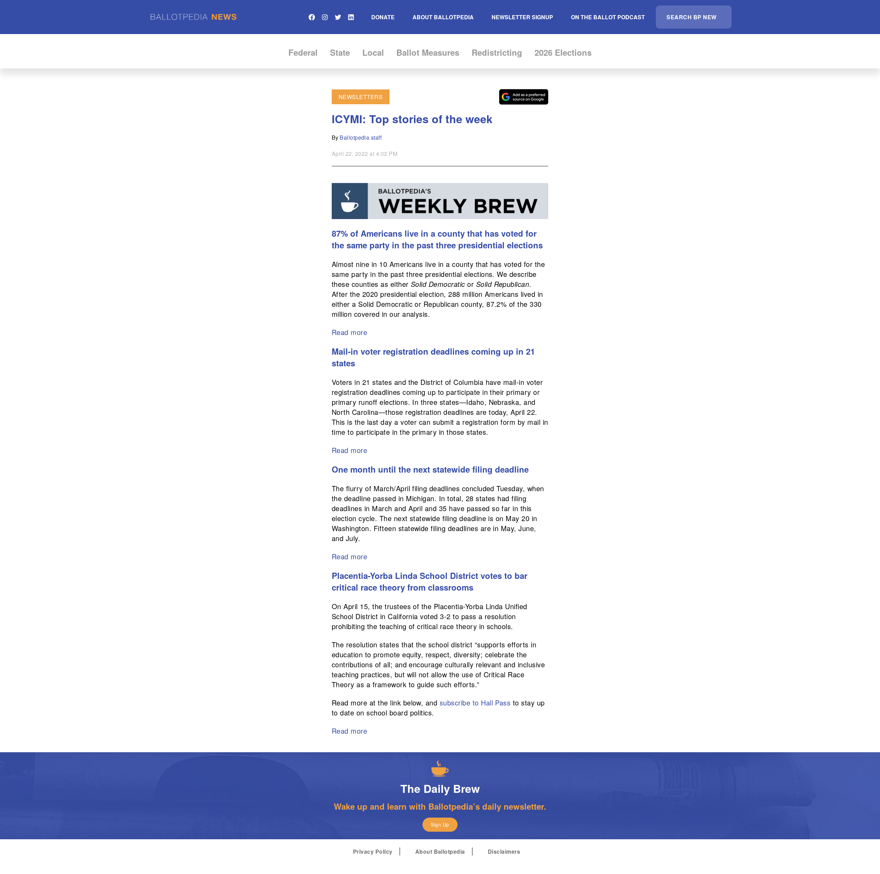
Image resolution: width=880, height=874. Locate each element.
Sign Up (440, 824)
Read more (349, 332)
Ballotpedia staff (361, 137)
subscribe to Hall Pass (475, 703)
